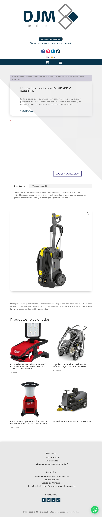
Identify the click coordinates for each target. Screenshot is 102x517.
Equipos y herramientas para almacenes (35, 76)
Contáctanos (52, 461)
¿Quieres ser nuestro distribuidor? (52, 464)
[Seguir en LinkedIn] (53, 51)
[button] (88, 213)
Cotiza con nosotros (50, 39)
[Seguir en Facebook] (43, 51)
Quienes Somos (52, 457)
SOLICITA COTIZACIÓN (67, 173)
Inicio (14, 76)
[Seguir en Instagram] (48, 51)
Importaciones (52, 480)
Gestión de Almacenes (51, 483)
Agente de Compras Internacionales (52, 476)
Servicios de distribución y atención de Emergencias (52, 486)
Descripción (19, 186)
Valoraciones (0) (39, 186)
